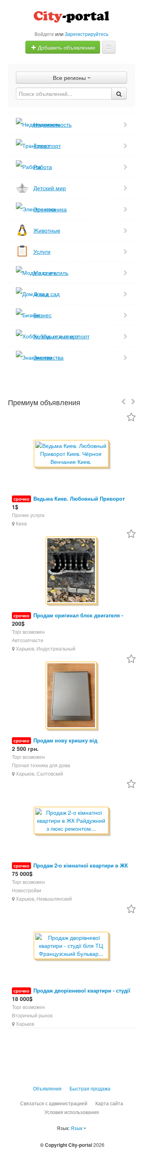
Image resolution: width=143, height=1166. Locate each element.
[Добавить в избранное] (131, 418)
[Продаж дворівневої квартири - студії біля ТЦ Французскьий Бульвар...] (72, 946)
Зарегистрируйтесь (86, 33)
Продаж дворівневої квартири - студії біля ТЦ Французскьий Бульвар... (71, 994)
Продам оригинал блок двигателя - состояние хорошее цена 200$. (67, 619)
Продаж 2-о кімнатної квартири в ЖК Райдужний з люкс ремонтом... (70, 869)
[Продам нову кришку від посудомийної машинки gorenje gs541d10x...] (72, 696)
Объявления (47, 1088)
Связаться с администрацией (53, 1103)
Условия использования (71, 1111)
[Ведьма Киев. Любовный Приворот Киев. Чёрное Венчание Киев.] (72, 454)
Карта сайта (109, 1103)
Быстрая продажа (90, 1088)
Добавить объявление (65, 47)
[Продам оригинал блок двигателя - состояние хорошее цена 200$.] (72, 571)
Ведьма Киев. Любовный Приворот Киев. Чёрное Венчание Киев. (68, 502)
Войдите (44, 33)
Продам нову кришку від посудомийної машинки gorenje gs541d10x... (69, 744)
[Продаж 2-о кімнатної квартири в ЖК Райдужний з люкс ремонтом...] (72, 821)
